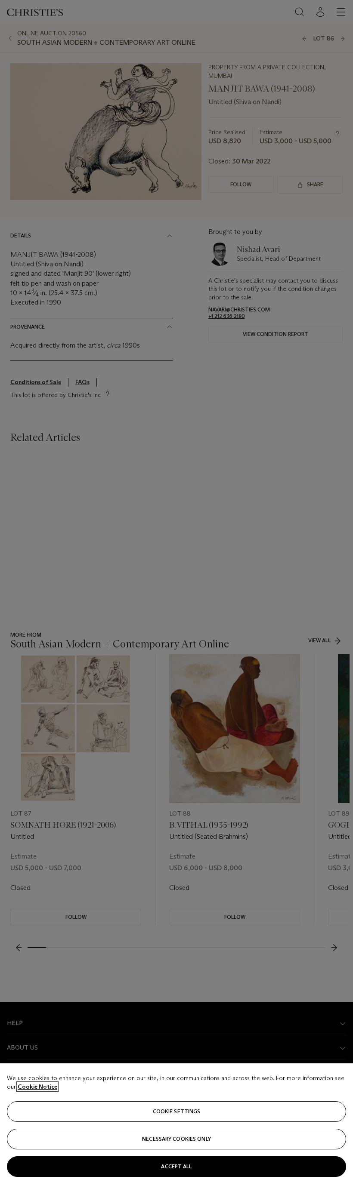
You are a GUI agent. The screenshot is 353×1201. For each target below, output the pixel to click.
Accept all (176, 1166)
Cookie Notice (37, 1086)
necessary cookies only (176, 1139)
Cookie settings (177, 1111)
